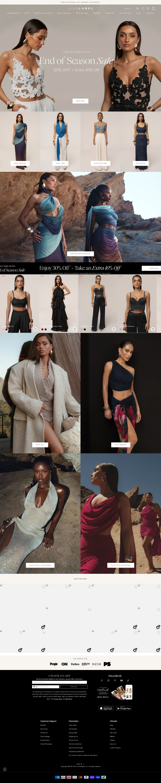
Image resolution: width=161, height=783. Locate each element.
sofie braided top (7, 326)
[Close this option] (5, 769)
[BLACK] (7, 329)
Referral (112, 736)
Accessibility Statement (76, 751)
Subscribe (74, 686)
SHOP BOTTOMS (100, 163)
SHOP (27, 13)
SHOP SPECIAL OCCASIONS (40, 565)
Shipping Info (73, 736)
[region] (80, 58)
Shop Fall (40, 445)
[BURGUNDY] (127, 329)
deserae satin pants (86, 326)
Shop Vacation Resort (121, 565)
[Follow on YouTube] (121, 680)
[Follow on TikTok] (128, 680)
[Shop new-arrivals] (80, 217)
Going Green (73, 733)
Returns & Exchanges (76, 748)
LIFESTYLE (149, 13)
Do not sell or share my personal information (83, 755)
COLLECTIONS (125, 13)
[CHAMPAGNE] (82, 329)
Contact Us (44, 733)
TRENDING (109, 13)
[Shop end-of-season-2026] (80, 58)
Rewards (43, 725)
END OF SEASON (64, 13)
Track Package (45, 736)
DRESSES (96, 13)
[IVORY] (3, 329)
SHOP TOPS (60, 163)
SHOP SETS (140, 163)
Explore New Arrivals (80, 254)
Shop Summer (121, 445)
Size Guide (43, 729)
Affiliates (112, 729)
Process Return (45, 740)
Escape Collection (43, 13)
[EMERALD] (124, 329)
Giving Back (73, 729)
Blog (111, 725)
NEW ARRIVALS (13, 13)
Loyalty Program (115, 748)
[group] (80, 268)
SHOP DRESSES (20, 163)
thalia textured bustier (127, 326)
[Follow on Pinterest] (115, 680)
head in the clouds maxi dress (51, 326)
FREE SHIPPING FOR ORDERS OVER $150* (80, 2)
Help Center (73, 725)
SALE (138, 13)
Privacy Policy (58, 699)
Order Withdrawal (46, 744)
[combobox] (35, 686)
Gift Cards (113, 733)
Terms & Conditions (75, 744)
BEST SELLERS (82, 13)
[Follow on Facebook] (102, 680)
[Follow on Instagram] (108, 680)
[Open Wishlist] (143, 8)
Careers (112, 740)
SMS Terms (68, 699)
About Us (113, 744)
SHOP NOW (80, 101)
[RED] (42, 329)
